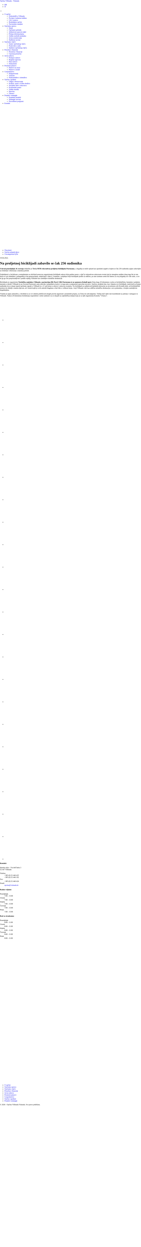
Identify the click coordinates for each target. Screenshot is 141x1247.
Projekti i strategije (10, 95)
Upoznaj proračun (15, 54)
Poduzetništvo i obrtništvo (18, 77)
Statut (11, 28)
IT (5, 7)
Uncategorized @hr (11, 254)
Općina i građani (10, 79)
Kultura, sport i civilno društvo (19, 83)
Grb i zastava (13, 20)
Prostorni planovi (10, 66)
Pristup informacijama (16, 34)
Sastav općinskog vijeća (17, 44)
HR (5, 5)
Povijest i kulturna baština (18, 18)
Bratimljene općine (15, 22)
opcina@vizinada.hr (11, 885)
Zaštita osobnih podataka (17, 36)
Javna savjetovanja (15, 38)
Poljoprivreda (13, 74)
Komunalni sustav (15, 87)
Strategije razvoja (15, 99)
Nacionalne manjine (16, 24)
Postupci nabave (14, 58)
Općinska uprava (10, 26)
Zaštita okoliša (14, 89)
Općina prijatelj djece (11, 252)
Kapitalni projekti (15, 97)
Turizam (12, 76)
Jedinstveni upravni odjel (17, 32)
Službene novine (14, 40)
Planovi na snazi (14, 68)
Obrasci (11, 93)
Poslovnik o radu (15, 46)
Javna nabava (9, 56)
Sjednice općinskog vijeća (18, 48)
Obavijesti (7, 250)
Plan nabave (13, 62)
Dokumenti (13, 64)
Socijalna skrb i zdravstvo (18, 85)
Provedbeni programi (16, 101)
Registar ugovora (15, 60)
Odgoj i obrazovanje (16, 81)
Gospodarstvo (9, 72)
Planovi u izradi (14, 70)
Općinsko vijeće (10, 42)
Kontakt (7, 103)
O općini (7, 14)
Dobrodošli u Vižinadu (17, 16)
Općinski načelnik (15, 30)
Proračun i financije (11, 50)
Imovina (12, 91)
